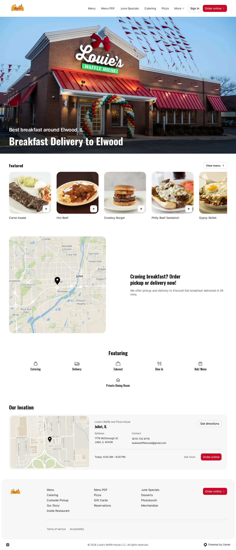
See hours (189, 456)
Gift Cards (101, 500)
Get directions (209, 423)
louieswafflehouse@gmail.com (149, 443)
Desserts (147, 495)
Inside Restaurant (58, 510)
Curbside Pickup (57, 500)
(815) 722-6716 (141, 439)
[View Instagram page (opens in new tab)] (8, 545)
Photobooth (149, 500)
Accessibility (77, 528)
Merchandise (149, 505)
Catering (150, 8)
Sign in (194, 8)
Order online (211, 457)
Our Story (53, 505)
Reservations (102, 505)
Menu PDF (108, 8)
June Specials (129, 8)
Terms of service (56, 528)
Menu (92, 8)
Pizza (165, 8)
